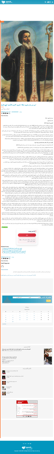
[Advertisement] (27, 12)
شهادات (2, 21)
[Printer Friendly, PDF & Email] (5, 227)
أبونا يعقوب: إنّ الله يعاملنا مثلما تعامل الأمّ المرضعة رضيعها (14, 251)
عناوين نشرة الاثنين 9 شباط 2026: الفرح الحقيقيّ (12, 248)
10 (34, 315)
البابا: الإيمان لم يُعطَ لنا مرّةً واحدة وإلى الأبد (9, 357)
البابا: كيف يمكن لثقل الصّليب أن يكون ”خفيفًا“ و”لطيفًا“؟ (14, 376)
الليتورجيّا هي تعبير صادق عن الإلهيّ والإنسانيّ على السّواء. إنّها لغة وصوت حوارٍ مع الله (16, 349)
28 (12, 321)
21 (12, 319)
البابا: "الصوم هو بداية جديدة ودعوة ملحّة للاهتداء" (12, 249)
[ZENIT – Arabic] (15, 2)
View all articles (4, 269)
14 (12, 317)
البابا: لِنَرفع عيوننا (8, 386)
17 (34, 317)
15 (19, 317)
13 (5, 317)
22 (19, 319)
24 (34, 319)
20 (5, 319)
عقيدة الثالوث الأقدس (9, 392)
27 (5, 321)
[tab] (22, 402)
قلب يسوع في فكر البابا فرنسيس (11, 381)
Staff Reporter (15, 111)
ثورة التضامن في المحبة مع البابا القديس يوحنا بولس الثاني (14, 252)
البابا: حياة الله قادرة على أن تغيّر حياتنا (12, 370)
